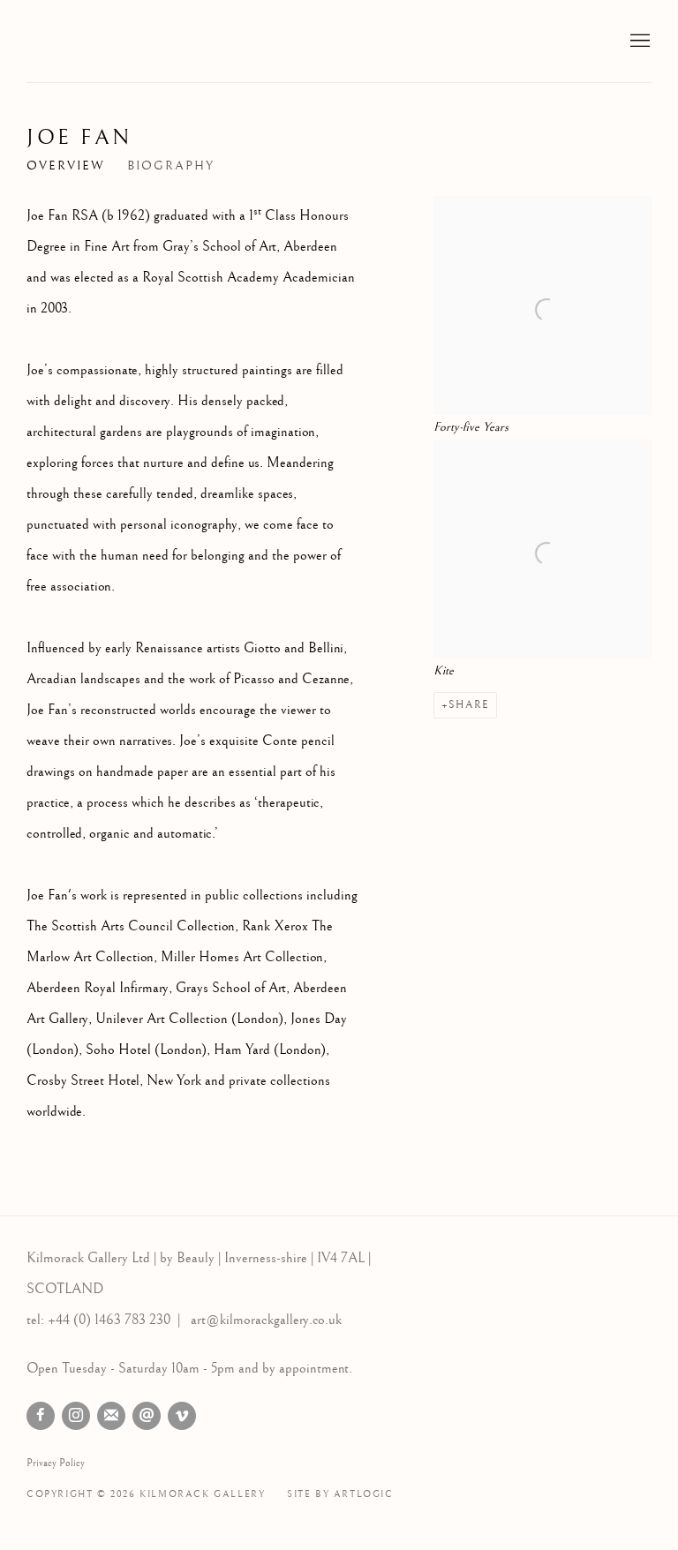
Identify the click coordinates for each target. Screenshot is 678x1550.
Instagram (76, 1416)
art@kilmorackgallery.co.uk (266, 1320)
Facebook (40, 1416)
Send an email (146, 1416)
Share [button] (468, 704)
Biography (171, 166)
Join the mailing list (111, 1416)
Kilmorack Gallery (132, 41)
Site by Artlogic (340, 1494)
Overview (65, 166)
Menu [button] (638, 41)
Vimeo (182, 1416)
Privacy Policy (55, 1463)
